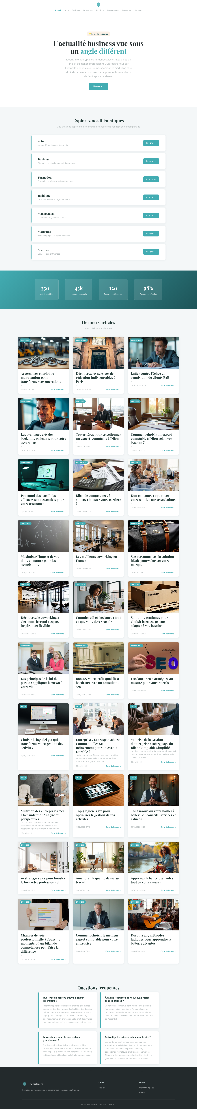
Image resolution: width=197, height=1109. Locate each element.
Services (138, 10)
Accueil (58, 10)
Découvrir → (98, 86)
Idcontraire (36, 1084)
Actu (67, 10)
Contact (142, 1092)
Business (76, 10)
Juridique (100, 10)
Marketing (126, 10)
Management (113, 10)
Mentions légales (146, 1087)
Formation (87, 10)
